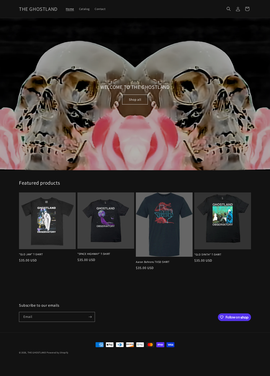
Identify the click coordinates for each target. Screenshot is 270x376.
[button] (228, 9)
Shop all (135, 99)
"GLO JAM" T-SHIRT (31, 254)
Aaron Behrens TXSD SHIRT (152, 262)
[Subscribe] (90, 317)
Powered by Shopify (57, 352)
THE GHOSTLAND (37, 352)
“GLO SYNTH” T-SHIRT (207, 254)
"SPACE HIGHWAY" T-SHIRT (93, 254)
